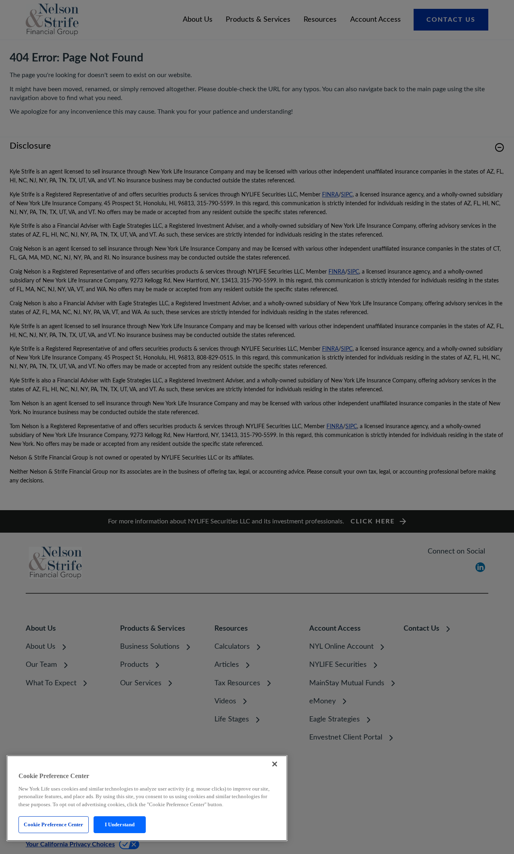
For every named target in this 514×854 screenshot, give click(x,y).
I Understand (120, 824)
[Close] (275, 764)
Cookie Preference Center (53, 824)
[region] (147, 798)
